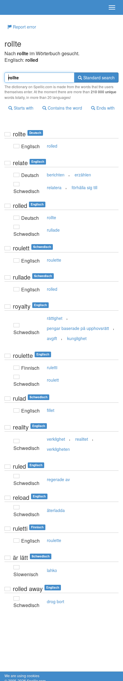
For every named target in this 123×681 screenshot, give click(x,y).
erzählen (83, 175)
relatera (54, 187)
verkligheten (58, 449)
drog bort (55, 601)
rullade (53, 230)
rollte (51, 217)
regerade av (58, 479)
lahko (52, 570)
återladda (56, 510)
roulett (53, 380)
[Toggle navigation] (112, 7)
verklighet (56, 439)
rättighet (54, 318)
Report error (24, 27)
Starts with (23, 108)
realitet (81, 439)
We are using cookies (21, 675)
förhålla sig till (84, 187)
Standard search (98, 77)
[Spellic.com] (14, 7)
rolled (52, 146)
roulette (54, 260)
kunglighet (77, 338)
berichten (55, 175)
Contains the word (64, 108)
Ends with (105, 108)
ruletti (52, 367)
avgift (52, 338)
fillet (50, 410)
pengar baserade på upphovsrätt (78, 328)
